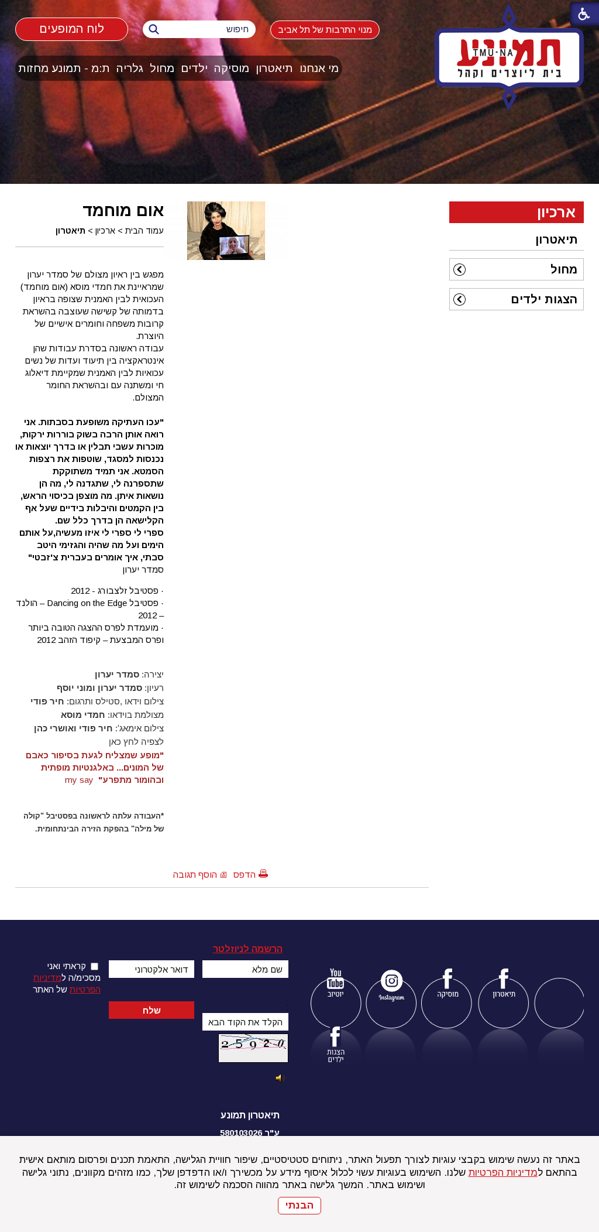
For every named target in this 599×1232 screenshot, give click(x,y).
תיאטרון (274, 68)
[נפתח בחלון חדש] (335, 985)
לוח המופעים (71, 29)
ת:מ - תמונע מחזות (64, 68)
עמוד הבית (144, 230)
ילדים (194, 68)
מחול (162, 68)
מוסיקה (231, 68)
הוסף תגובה (195, 874)
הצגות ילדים (544, 299)
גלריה (129, 68)
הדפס (244, 874)
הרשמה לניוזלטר (248, 949)
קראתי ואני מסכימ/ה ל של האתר (67, 977)
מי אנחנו (319, 68)
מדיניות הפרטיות (503, 1172)
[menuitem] (319, 68)
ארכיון (105, 230)
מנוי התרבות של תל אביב (325, 30)
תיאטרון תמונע (250, 1115)
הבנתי (299, 1205)
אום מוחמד (123, 210)
